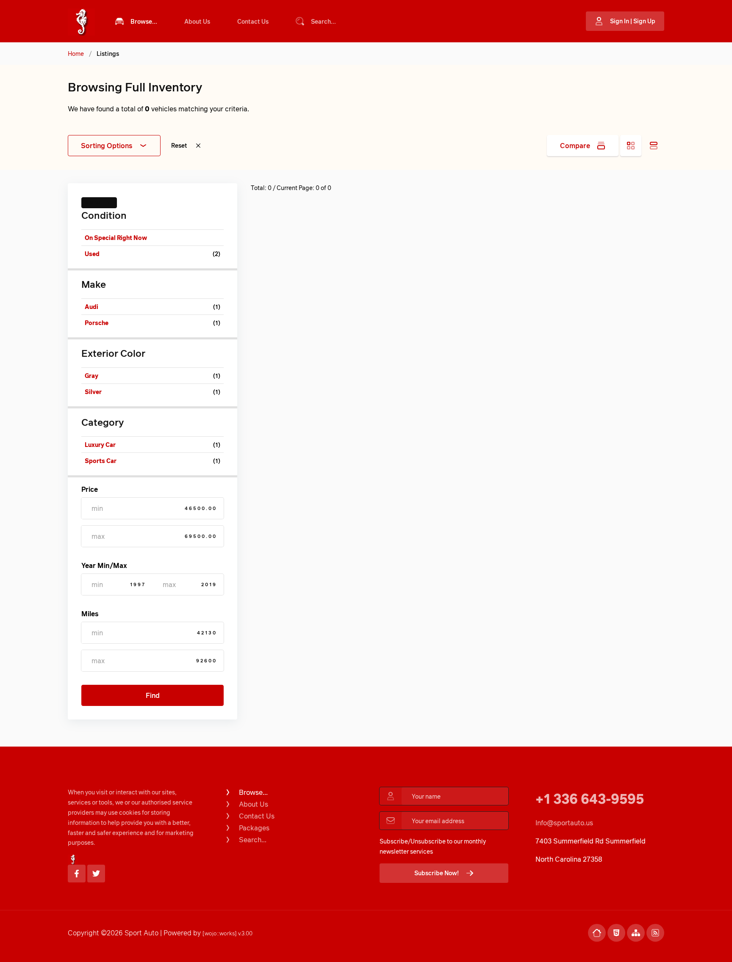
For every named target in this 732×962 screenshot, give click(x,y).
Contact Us (253, 21)
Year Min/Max (104, 565)
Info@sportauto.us (564, 822)
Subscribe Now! (436, 873)
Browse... (143, 21)
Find (153, 695)
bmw (93, 202)
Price (89, 489)
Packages (254, 827)
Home (76, 54)
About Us (197, 21)
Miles (89, 613)
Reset (179, 145)
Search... (323, 21)
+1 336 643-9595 (589, 798)
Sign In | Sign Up (632, 21)
